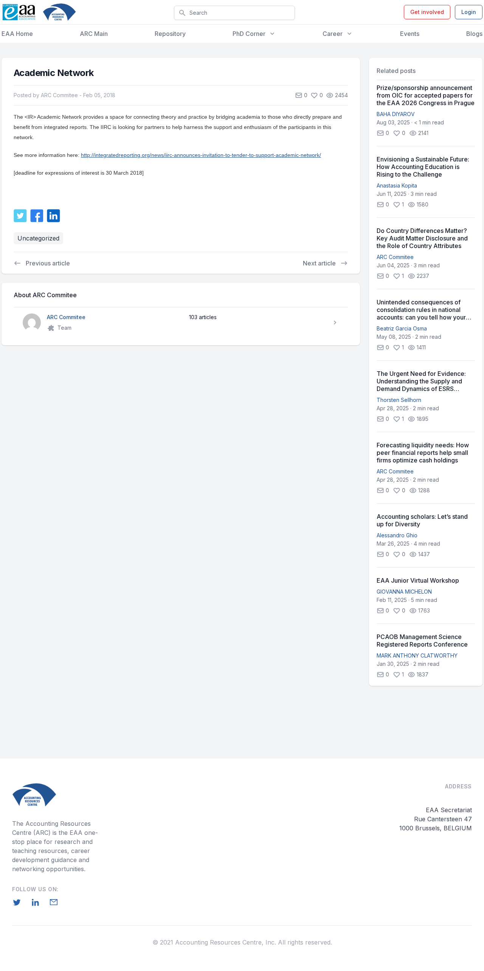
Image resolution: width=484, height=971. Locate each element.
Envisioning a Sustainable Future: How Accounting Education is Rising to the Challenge (423, 166)
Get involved (427, 12)
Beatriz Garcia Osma (402, 328)
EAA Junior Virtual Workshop (418, 580)
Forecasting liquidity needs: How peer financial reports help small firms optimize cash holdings (423, 452)
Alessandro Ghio (397, 535)
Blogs (474, 33)
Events (409, 33)
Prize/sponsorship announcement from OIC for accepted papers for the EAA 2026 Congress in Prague (426, 95)
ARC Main (94, 33)
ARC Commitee (395, 257)
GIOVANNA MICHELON (404, 591)
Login (468, 12)
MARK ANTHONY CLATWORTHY (417, 655)
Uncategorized (38, 238)
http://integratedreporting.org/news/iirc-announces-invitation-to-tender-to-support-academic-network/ (201, 155)
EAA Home (17, 33)
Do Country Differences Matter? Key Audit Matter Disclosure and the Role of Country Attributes (422, 238)
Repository (170, 33)
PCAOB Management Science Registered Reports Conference (422, 640)
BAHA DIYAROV (396, 114)
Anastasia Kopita (397, 185)
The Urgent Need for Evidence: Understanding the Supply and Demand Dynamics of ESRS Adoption (421, 381)
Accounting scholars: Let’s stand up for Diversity (422, 520)
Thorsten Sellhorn (399, 400)
